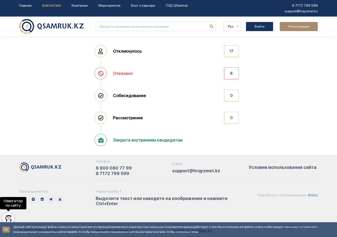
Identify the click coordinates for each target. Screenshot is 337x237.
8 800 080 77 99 (114, 168)
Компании (80, 5)
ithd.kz (312, 195)
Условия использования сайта (283, 167)
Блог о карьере (143, 5)
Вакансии (51, 5)
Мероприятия (109, 5)
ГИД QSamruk (177, 5)
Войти (259, 26)
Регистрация (298, 26)
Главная (25, 5)
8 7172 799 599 (305, 5)
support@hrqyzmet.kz (301, 11)
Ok (6, 229)
